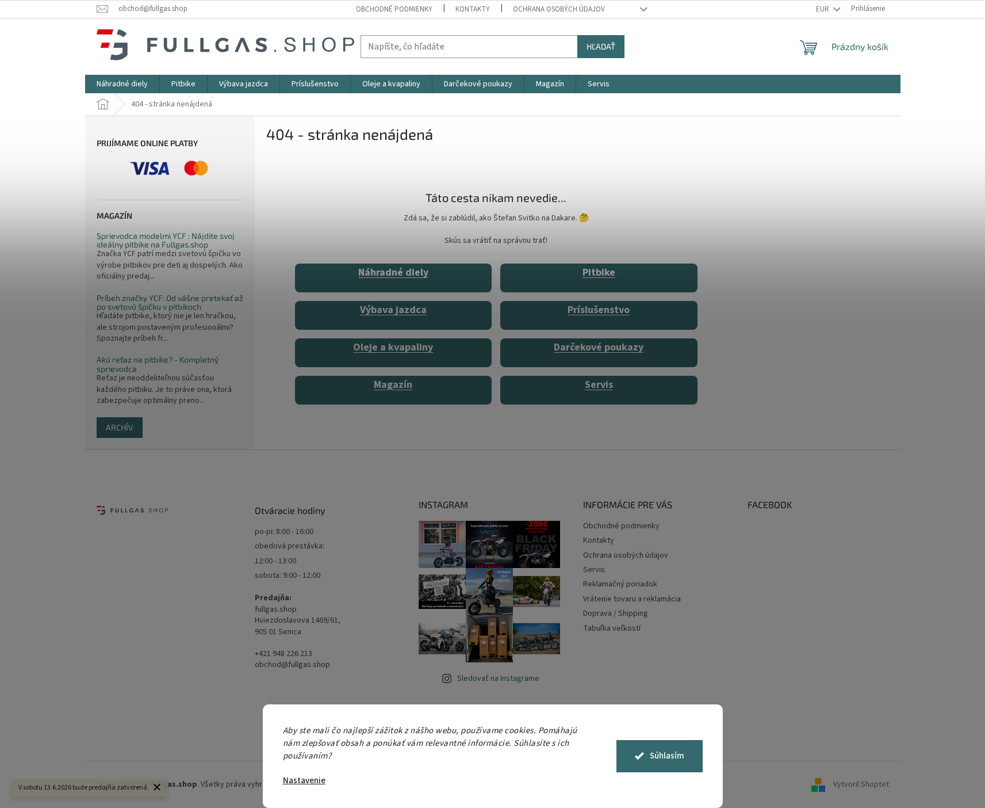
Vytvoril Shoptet (861, 784)
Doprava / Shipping (615, 613)
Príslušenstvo (599, 310)
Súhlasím (667, 756)
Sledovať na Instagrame (498, 678)
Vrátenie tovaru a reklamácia (632, 599)
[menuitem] (122, 84)
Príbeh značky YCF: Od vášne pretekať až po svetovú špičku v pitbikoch (170, 302)
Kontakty (472, 9)
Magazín (393, 385)
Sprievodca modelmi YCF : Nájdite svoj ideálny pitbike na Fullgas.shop (166, 240)
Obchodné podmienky (394, 9)
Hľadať (601, 46)
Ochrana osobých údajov (559, 9)
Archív (119, 427)
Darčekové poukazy (598, 347)
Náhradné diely (393, 272)
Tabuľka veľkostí (612, 628)
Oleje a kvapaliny (393, 347)
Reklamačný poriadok (620, 584)
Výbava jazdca (393, 310)
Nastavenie (304, 780)
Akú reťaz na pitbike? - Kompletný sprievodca (158, 364)
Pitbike (598, 272)
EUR (823, 9)
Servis (599, 385)
